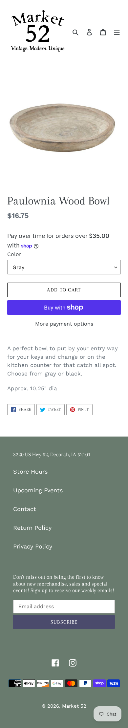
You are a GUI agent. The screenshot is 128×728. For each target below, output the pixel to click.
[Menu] (117, 31)
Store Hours (30, 471)
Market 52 (74, 706)
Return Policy (32, 527)
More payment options (64, 324)
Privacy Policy (32, 546)
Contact (24, 508)
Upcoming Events (38, 490)
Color (14, 254)
